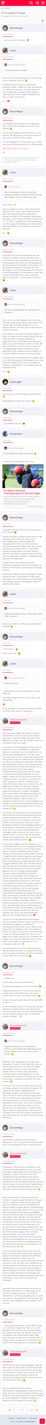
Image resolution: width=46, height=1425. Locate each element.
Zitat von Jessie (14, 187)
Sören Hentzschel (27, 158)
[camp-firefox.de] (3, 3)
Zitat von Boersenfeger (16, 65)
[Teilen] (42, 21)
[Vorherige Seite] (9, 1410)
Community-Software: (23, 1421)
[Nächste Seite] (36, 1410)
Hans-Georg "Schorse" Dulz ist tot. (15, 148)
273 (22, 1410)
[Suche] (31, 3)
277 (31, 1410)
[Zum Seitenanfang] (42, 1421)
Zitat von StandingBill (16, 448)
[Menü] (43, 3)
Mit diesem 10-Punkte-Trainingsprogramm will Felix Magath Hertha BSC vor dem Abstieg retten (22, 492)
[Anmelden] (37, 3)
